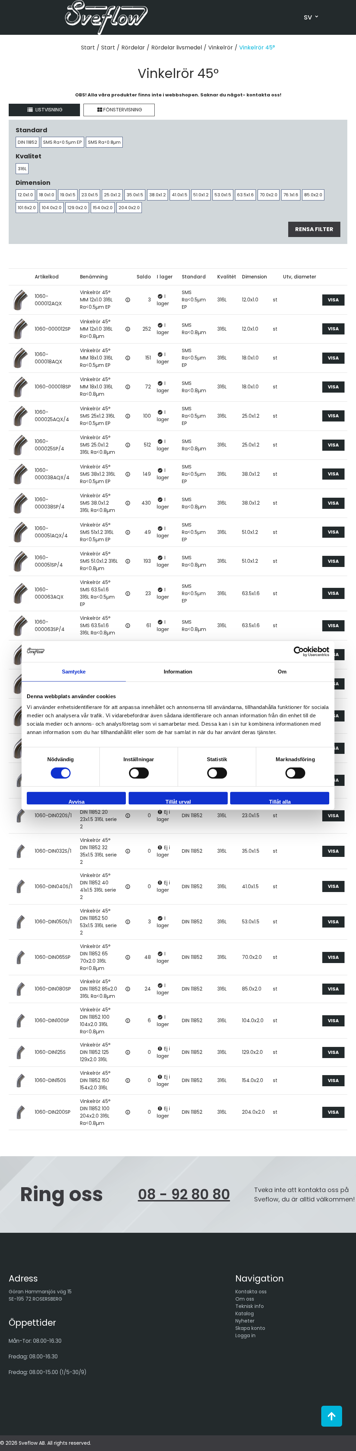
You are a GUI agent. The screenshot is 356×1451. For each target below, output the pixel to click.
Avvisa (76, 801)
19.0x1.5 (67, 194)
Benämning (94, 277)
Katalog (244, 1313)
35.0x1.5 (135, 194)
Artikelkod (47, 277)
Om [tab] (282, 672)
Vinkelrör (220, 48)
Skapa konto (250, 1328)
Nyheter (244, 1320)
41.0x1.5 (179, 194)
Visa (333, 300)
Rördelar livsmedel (176, 48)
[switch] (139, 773)
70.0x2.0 (268, 194)
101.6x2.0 (27, 207)
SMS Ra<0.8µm (104, 142)
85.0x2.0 (313, 194)
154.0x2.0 (103, 207)
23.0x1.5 (89, 194)
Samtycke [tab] (74, 672)
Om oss (244, 1298)
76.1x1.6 (290, 194)
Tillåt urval (178, 801)
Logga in (245, 1335)
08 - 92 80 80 (184, 1194)
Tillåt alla (280, 801)
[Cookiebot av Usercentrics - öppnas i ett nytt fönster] (298, 651)
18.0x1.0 (46, 194)
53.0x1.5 (223, 194)
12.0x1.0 (25, 194)
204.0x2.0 (129, 207)
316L (22, 168)
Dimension (254, 277)
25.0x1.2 (112, 194)
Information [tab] (178, 672)
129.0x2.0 (77, 207)
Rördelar (133, 48)
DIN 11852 (27, 142)
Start (88, 48)
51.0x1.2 (201, 194)
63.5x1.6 (245, 194)
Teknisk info (249, 1306)
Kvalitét (226, 277)
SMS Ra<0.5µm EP (62, 142)
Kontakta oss (251, 1291)
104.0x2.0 (52, 207)
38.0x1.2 (157, 194)
